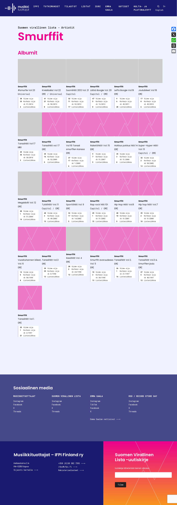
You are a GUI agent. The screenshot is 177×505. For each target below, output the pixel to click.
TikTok (93, 404)
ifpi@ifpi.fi (65, 466)
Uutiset (124, 6)
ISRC (98, 6)
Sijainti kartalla (23, 470)
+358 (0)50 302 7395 (69, 463)
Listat (86, 6)
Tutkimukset (51, 6)
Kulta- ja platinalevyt (142, 8)
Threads (17, 411)
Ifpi (36, 6)
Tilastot (70, 6)
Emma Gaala (109, 8)
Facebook (17, 404)
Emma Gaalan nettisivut (102, 419)
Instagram (18, 401)
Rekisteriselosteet (68, 470)
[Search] (158, 6)
